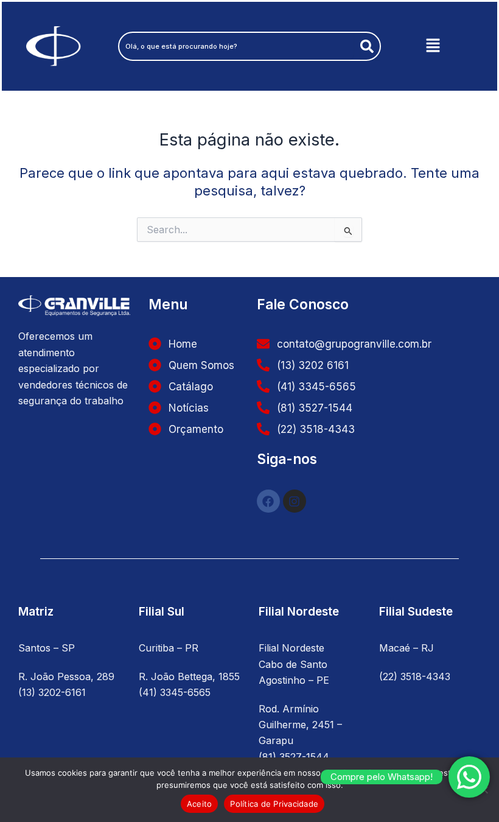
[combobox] (236, 46)
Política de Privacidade (274, 804)
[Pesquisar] (370, 46)
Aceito (199, 804)
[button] (433, 46)
